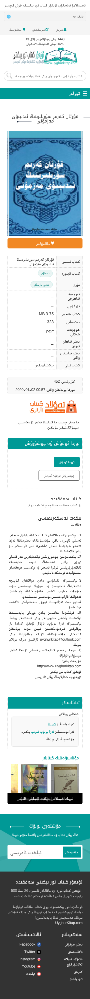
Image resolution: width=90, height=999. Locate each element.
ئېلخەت (30, 974)
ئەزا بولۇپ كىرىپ (42, 731)
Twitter (29, 952)
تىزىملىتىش (39, 29)
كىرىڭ (52, 724)
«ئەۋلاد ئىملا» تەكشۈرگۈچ (73, 961)
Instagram (27, 959)
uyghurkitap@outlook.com (60, 639)
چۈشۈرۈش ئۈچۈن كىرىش (59, 475)
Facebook (27, 944)
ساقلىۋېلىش (43, 243)
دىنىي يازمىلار (42, 284)
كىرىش (60, 29)
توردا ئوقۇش (66, 462)
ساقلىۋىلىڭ (16, 29)
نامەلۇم (45, 273)
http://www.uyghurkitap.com (59, 666)
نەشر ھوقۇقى (73, 944)
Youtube (28, 966)
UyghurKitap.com (68, 923)
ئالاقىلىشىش (75, 952)
